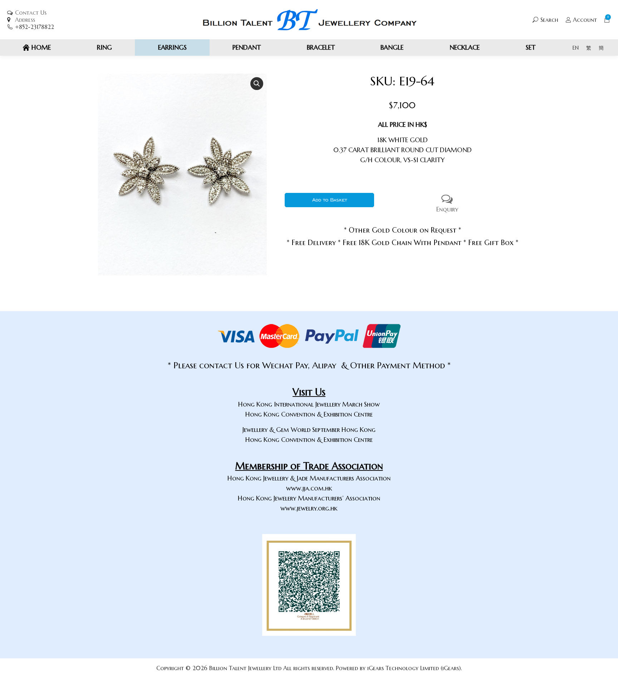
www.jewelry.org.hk (309, 508)
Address (25, 19)
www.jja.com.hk (309, 488)
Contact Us (30, 12)
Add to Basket (329, 200)
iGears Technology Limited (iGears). (414, 668)
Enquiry (447, 209)
